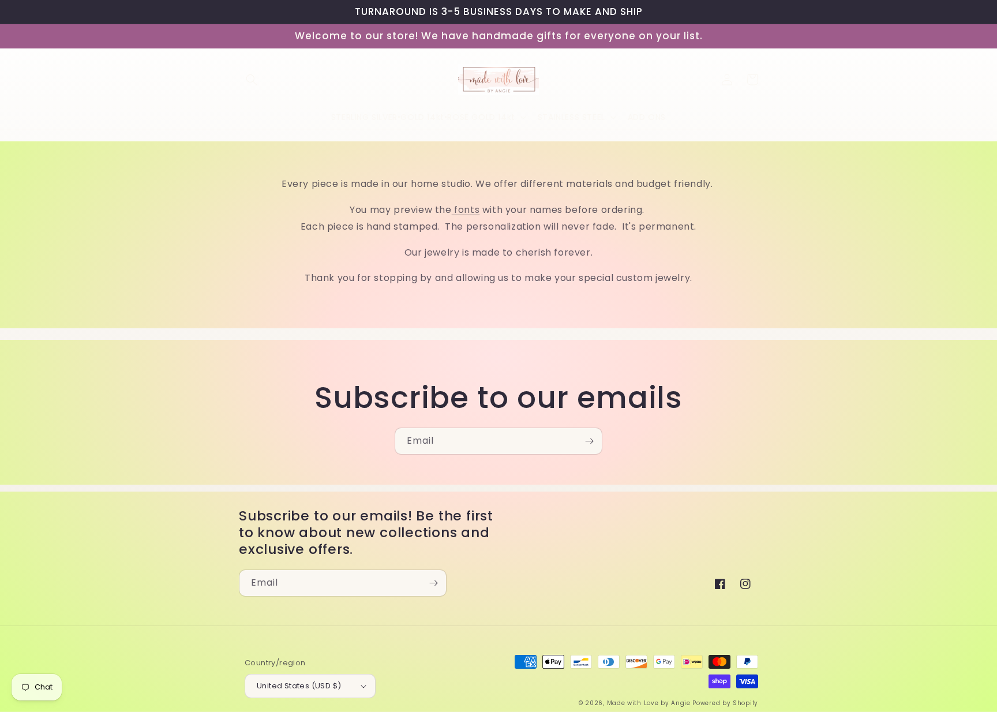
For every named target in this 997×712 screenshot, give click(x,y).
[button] (251, 79)
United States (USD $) (299, 685)
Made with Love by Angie (649, 703)
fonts (466, 209)
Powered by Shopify (725, 703)
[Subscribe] (589, 441)
